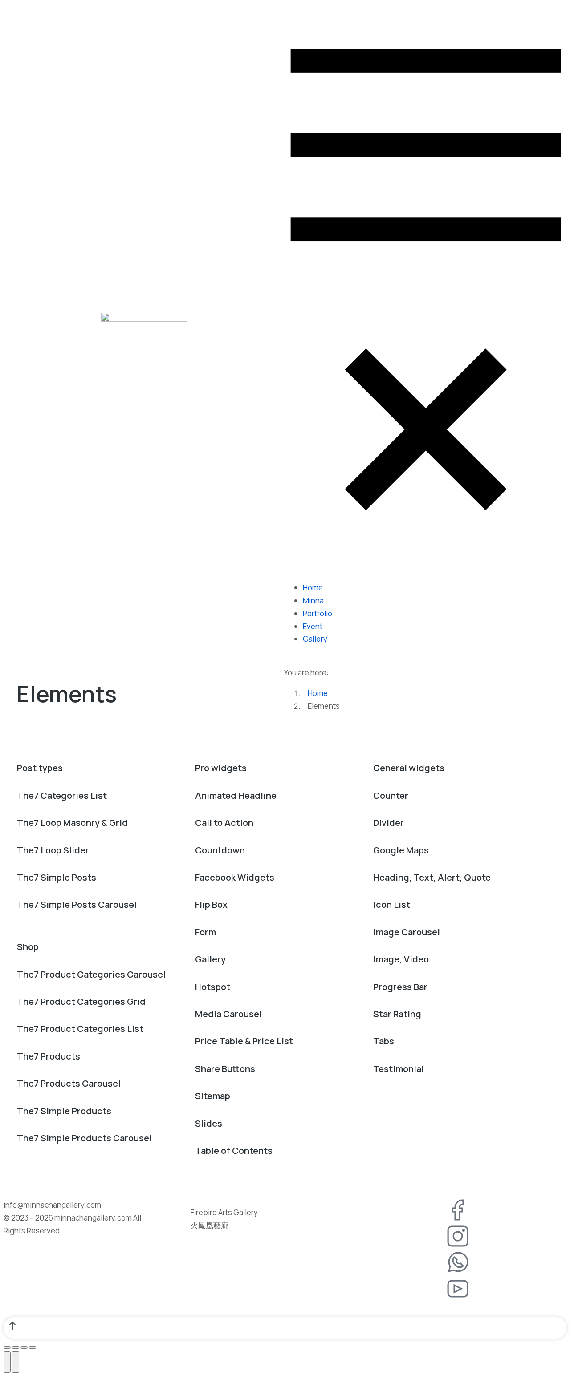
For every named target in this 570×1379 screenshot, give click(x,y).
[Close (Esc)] (7, 1347)
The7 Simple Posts (56, 877)
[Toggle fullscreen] (24, 1347)
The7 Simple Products (64, 1111)
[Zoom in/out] (32, 1347)
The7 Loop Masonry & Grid (72, 823)
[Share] (15, 1347)
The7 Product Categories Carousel (91, 974)
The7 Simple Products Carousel (84, 1138)
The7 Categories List (62, 795)
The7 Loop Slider (53, 850)
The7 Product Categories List (80, 1029)
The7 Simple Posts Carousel (77, 904)
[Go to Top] (285, 1328)
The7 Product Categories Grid (81, 1001)
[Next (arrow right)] (15, 1362)
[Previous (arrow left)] (7, 1362)
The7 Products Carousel (69, 1083)
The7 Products (48, 1056)
